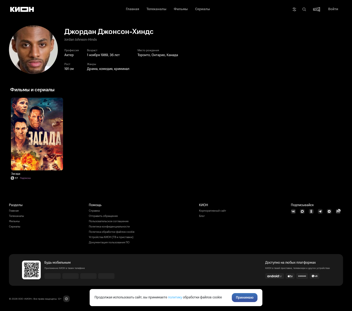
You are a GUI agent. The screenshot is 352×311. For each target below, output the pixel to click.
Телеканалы (16, 216)
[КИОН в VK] (294, 211)
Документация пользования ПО (109, 242)
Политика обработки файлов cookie (111, 232)
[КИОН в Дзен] (330, 211)
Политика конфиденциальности (109, 226)
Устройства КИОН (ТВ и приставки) (111, 237)
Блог (202, 216)
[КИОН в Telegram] (321, 211)
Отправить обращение (103, 216)
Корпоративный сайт (212, 211)
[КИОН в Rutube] (339, 211)
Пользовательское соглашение (109, 221)
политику (175, 297)
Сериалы (14, 226)
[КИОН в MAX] (303, 211)
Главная (14, 211)
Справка (94, 211)
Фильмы (14, 221)
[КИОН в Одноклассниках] (312, 211)
